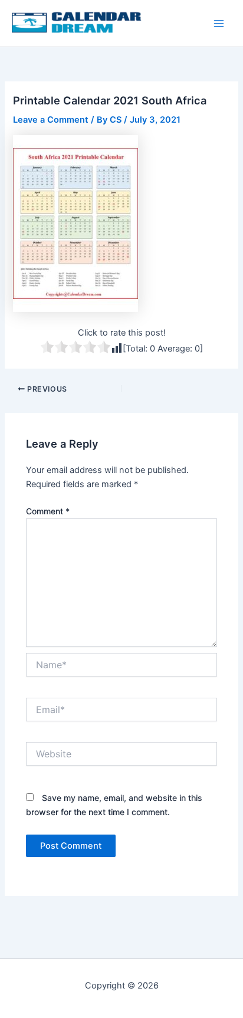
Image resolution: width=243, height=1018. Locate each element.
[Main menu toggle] (218, 23)
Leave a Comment (50, 119)
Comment (48, 511)
